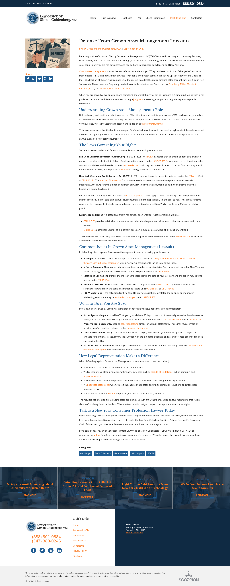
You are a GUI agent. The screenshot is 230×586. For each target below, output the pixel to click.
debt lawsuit (120, 453)
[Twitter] (42, 550)
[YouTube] (50, 550)
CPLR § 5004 (164, 271)
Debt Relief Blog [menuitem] (178, 17)
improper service (92, 376)
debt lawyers (137, 453)
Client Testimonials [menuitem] (155, 17)
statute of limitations (110, 180)
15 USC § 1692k (150, 297)
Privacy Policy (80, 550)
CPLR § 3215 (195, 319)
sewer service (183, 236)
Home (76, 525)
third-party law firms (152, 123)
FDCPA (149, 156)
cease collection (131, 165)
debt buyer (85, 453)
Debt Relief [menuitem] (126, 17)
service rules (162, 284)
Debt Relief (78, 535)
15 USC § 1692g (160, 161)
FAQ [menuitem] (139, 17)
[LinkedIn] (59, 550)
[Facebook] (33, 550)
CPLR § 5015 (89, 229)
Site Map (77, 556)
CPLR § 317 (89, 221)
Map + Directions (134, 532)
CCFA (191, 176)
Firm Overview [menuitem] (108, 17)
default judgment (134, 195)
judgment (138, 99)
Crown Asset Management (92, 71)
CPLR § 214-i (88, 180)
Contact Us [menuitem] (196, 17)
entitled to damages (125, 297)
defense (124, 169)
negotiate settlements (98, 384)
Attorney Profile (81, 530)
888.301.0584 (194, 3)
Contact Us (78, 545)
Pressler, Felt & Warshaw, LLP (115, 88)
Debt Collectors (103, 453)
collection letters (129, 323)
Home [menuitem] (93, 17)
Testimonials (79, 540)
